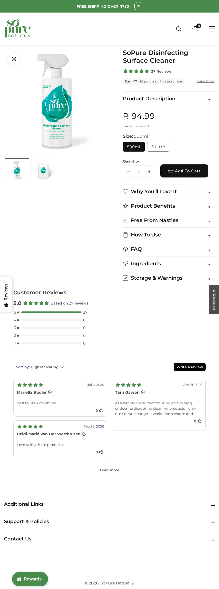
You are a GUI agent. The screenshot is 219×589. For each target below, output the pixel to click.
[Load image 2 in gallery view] (43, 170)
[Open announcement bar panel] (138, 6)
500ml (133, 146)
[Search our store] (181, 28)
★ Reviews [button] (214, 299)
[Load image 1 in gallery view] (17, 170)
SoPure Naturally (117, 583)
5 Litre (158, 146)
